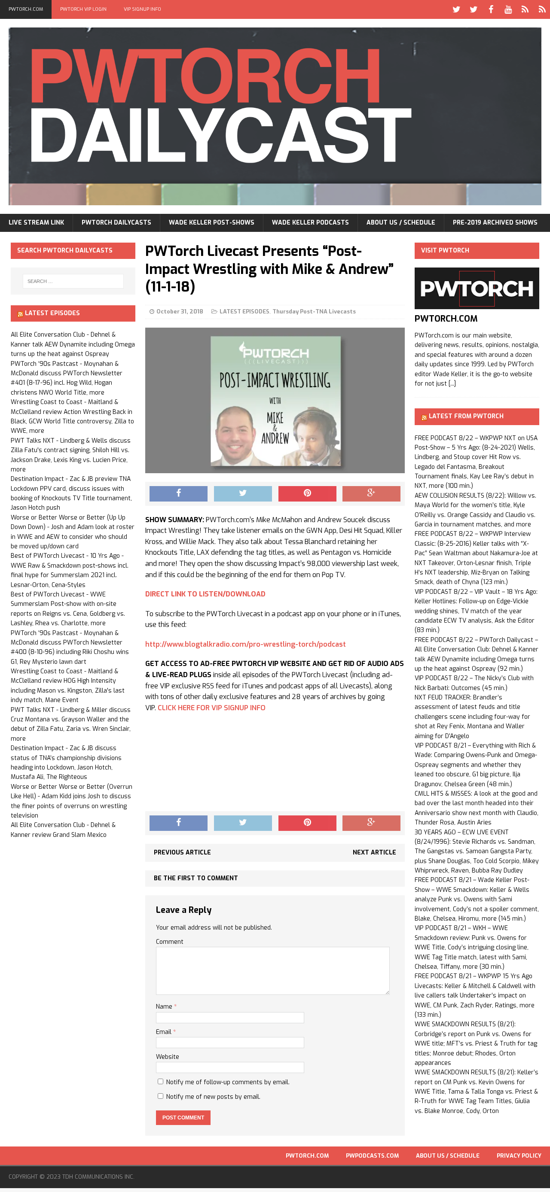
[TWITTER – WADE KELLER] (473, 9)
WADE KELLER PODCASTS (310, 223)
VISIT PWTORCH (445, 250)
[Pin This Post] (307, 494)
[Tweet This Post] (243, 494)
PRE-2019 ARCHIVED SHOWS (495, 223)
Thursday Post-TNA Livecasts (314, 311)
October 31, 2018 (179, 311)
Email (164, 1032)
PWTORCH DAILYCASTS (116, 223)
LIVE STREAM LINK (36, 223)
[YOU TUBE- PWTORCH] (508, 9)
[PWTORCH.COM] (477, 304)
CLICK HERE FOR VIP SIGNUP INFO (212, 707)
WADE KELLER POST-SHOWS (211, 223)
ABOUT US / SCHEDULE (401, 223)
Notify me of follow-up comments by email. (228, 1082)
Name (165, 1007)
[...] (452, 384)
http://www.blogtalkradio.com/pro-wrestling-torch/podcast (245, 644)
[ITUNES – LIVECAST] (525, 9)
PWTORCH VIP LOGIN (83, 9)
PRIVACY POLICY (519, 1155)
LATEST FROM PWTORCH (466, 416)
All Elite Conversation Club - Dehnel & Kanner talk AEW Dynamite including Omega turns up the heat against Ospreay (73, 344)
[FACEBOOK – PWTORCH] (490, 9)
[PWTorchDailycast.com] (275, 116)
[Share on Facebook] (179, 494)
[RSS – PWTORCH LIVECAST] (542, 9)
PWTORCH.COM (26, 9)
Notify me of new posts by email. (213, 1097)
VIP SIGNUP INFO (142, 9)
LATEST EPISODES (244, 311)
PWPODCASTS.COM (372, 1155)
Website (167, 1057)
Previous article (182, 852)
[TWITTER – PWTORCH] (456, 9)
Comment (169, 942)
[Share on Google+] (371, 494)
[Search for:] (73, 281)
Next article (374, 852)
